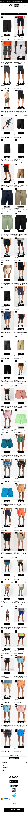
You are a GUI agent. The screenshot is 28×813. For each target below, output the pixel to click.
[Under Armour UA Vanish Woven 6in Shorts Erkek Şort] (7, 640)
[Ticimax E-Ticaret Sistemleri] (14, 803)
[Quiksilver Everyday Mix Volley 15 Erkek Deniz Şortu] (7, 468)
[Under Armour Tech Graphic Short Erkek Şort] (7, 124)
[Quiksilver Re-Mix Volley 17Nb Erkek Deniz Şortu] (7, 271)
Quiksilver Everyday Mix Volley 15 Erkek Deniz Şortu (7, 479)
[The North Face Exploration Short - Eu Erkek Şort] (7, 148)
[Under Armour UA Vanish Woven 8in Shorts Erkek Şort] (20, 320)
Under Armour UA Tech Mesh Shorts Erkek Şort (20, 627)
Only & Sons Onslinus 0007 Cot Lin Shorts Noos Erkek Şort (7, 209)
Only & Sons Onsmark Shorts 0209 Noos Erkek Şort (20, 258)
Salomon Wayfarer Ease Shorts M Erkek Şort (7, 578)
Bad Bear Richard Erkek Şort (6, 553)
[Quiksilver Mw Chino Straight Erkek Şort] (7, 689)
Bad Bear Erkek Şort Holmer (6, 62)
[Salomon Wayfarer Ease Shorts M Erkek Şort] (7, 566)
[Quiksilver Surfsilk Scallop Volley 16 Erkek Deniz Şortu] (20, 664)
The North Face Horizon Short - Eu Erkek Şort (20, 185)
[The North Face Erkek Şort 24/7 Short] (7, 26)
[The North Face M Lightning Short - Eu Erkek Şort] (20, 345)
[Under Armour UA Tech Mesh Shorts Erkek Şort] (20, 615)
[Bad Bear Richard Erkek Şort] (7, 541)
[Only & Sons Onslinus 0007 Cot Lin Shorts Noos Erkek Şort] (7, 197)
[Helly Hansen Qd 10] (7, 173)
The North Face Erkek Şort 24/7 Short (7, 37)
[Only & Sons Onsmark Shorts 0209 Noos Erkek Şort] (20, 247)
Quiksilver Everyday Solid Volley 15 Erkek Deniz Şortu (20, 406)
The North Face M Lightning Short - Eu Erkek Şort (20, 357)
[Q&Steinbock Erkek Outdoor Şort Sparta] (7, 75)
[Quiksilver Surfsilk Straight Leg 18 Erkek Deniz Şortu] (7, 615)
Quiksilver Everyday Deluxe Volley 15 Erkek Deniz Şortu (20, 725)
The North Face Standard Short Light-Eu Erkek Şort (20, 160)
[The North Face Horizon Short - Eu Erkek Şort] (20, 173)
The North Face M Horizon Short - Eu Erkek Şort (7, 357)
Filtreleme (21, 14)
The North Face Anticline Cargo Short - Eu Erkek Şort (20, 135)
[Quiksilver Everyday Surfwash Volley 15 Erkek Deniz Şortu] (20, 443)
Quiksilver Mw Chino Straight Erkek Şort (7, 700)
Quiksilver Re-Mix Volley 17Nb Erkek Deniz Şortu (7, 283)
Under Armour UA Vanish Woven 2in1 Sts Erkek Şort (20, 651)
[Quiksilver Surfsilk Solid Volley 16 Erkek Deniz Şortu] (7, 713)
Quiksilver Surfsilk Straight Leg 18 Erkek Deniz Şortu (7, 627)
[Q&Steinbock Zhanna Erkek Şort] (20, 271)
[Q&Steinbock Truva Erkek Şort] (7, 99)
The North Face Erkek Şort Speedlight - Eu (20, 37)
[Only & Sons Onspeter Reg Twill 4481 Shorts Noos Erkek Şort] (20, 197)
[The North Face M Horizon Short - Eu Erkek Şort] (7, 345)
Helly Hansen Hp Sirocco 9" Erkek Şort (7, 676)
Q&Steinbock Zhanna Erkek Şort (20, 283)
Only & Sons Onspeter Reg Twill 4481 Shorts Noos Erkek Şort (20, 209)
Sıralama (8, 14)
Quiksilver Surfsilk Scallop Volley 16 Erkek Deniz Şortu (20, 676)
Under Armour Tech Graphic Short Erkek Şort (7, 135)
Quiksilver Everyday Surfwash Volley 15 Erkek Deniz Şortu (20, 455)
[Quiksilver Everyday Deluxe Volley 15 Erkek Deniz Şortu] (20, 713)
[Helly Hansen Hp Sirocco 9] (7, 664)
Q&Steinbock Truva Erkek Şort (7, 111)
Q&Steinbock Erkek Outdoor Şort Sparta (7, 86)
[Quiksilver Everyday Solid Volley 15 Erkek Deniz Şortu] (20, 394)
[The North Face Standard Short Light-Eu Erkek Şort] (20, 148)
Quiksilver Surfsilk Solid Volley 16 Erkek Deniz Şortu (7, 725)
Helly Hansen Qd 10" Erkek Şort (7, 185)
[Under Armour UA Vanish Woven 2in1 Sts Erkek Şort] (20, 640)
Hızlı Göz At (7, 34)
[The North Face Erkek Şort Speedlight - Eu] (20, 26)
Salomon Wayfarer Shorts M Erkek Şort (20, 381)
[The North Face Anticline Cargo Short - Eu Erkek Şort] (20, 124)
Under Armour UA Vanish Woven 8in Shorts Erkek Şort (20, 332)
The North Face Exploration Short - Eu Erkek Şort (7, 160)
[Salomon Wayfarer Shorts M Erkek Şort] (20, 369)
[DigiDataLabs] (14, 810)
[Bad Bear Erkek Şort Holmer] (7, 50)
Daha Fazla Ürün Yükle (14, 758)
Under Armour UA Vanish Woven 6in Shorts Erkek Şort (7, 651)
